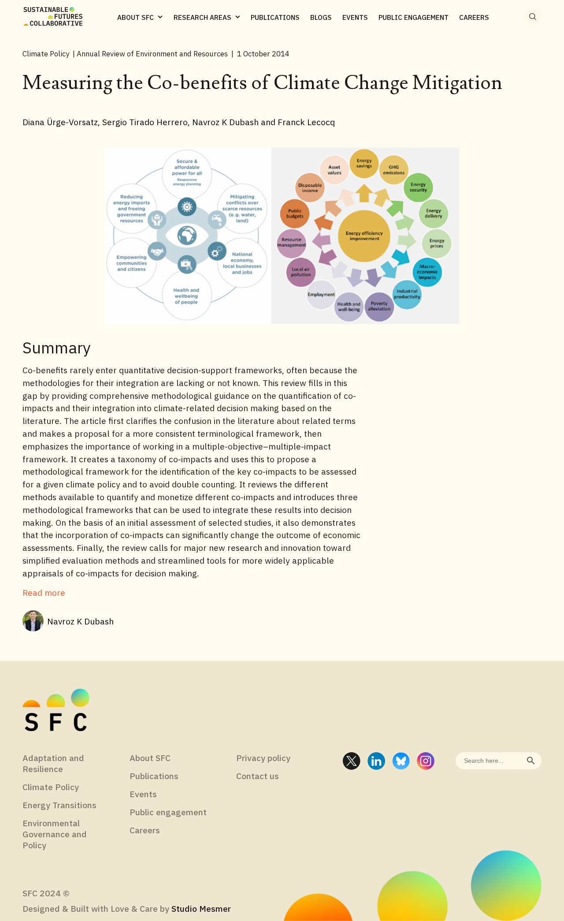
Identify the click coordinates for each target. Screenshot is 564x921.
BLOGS (321, 17)
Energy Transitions (59, 804)
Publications (154, 775)
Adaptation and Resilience (53, 763)
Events (143, 793)
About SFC (150, 757)
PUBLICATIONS (275, 17)
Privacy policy (263, 757)
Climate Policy (50, 786)
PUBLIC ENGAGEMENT (413, 17)
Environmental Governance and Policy (54, 833)
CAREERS (474, 17)
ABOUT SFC (135, 17)
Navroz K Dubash (80, 621)
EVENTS (355, 17)
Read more (43, 592)
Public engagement (168, 811)
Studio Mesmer (201, 908)
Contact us (257, 775)
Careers (145, 830)
